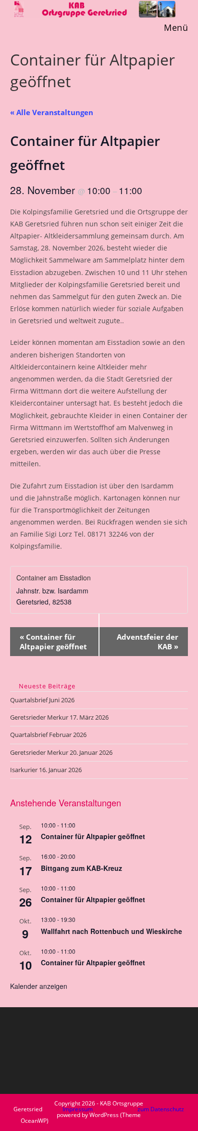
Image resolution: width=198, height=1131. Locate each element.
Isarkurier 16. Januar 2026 (46, 769)
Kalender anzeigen (38, 986)
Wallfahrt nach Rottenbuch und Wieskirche (111, 931)
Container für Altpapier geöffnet (53, 641)
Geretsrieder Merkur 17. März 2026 (59, 717)
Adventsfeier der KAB (147, 641)
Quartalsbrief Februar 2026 (48, 734)
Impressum (77, 1109)
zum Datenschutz (160, 1109)
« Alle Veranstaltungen (51, 112)
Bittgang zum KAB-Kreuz (81, 868)
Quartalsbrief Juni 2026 (42, 700)
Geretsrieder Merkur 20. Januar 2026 (61, 752)
